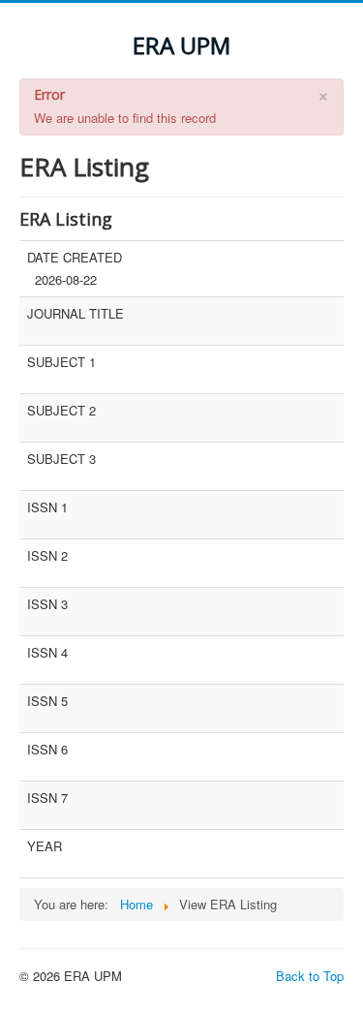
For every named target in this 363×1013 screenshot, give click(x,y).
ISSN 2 (47, 556)
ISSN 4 (47, 652)
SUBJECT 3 (61, 459)
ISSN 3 (47, 604)
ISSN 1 (47, 507)
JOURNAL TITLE (75, 313)
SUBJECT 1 (61, 362)
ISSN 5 (47, 701)
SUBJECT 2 (61, 410)
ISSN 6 (47, 749)
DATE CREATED (74, 257)
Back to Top (310, 976)
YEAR (44, 846)
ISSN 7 (47, 798)
